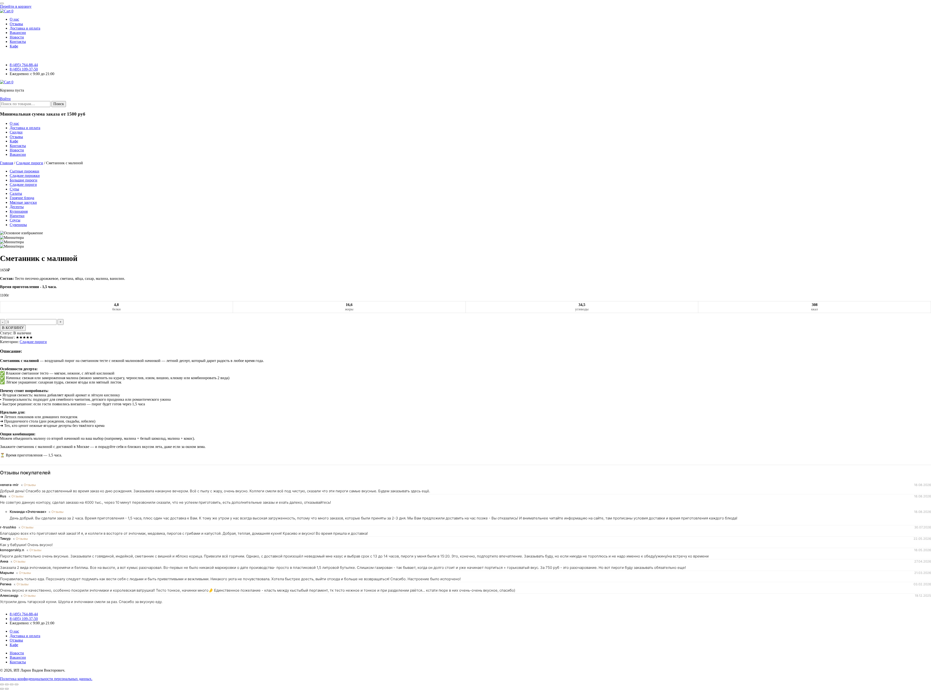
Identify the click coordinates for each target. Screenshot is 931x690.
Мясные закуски (23, 202)
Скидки (16, 132)
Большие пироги (23, 180)
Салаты (16, 193)
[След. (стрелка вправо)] (7, 689)
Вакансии (18, 154)
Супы (14, 189)
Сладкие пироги (29, 163)
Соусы (15, 220)
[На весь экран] (7, 684)
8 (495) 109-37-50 (24, 69)
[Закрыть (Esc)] (16, 684)
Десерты (17, 207)
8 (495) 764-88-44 (24, 65)
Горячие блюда (22, 198)
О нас (14, 123)
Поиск (58, 104)
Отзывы (16, 137)
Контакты (18, 146)
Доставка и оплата (25, 128)
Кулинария (19, 211)
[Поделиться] (12, 684)
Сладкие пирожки (25, 175)
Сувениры (18, 225)
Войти (5, 99)
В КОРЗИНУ (13, 328)
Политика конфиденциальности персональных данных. (46, 679)
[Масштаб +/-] (2, 684)
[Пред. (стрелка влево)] (2, 689)
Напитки (17, 216)
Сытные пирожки (24, 171)
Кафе (14, 141)
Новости (17, 150)
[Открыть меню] (2, 3)
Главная (6, 163)
